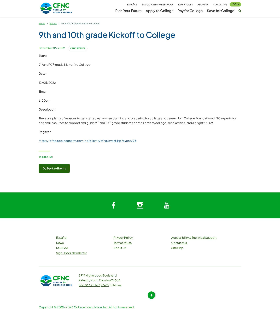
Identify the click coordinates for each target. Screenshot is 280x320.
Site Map (177, 248)
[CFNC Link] (56, 8)
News (60, 243)
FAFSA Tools (185, 4)
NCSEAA (62, 248)
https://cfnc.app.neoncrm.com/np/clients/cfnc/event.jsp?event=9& (88, 140)
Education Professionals (158, 4)
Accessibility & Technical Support (194, 237)
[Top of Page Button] (151, 295)
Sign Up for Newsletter (71, 253)
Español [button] (132, 4)
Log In (235, 4)
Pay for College (190, 10)
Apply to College (160, 10)
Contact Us (220, 4)
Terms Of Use (123, 243)
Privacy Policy (123, 237)
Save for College (220, 10)
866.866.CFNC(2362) (94, 285)
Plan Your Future (128, 10)
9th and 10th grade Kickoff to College (80, 23)
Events (53, 23)
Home (42, 23)
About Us (203, 4)
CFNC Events (77, 48)
